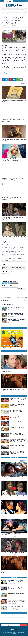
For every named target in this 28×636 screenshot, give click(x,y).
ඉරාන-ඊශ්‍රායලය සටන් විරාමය (9, 260)
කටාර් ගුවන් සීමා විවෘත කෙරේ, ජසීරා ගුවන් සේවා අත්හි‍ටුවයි (13, 255)
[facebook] (21, 1)
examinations (14, 73)
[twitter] (24, 1)
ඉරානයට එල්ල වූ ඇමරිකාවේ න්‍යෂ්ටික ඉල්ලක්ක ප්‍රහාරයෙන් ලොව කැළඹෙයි (18, 434)
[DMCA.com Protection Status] (14, 630)
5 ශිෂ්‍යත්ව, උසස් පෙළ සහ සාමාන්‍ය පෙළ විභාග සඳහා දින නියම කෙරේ (16, 314)
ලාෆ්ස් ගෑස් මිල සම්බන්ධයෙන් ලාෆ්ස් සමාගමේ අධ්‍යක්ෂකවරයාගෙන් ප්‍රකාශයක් (12, 252)
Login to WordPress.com (13, 283)
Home (3, 12)
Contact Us (18, 626)
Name (3, 285)
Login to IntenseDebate (5, 283)
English (10, 1)
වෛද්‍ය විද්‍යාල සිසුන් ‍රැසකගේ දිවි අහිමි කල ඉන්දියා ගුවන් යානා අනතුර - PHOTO (17, 452)
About (13, 626)
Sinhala (6, 1)
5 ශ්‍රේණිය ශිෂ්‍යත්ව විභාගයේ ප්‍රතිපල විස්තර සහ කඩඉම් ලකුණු (16, 319)
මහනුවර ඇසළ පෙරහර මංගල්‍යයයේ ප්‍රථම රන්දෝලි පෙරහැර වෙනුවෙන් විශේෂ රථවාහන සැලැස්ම (13, 248)
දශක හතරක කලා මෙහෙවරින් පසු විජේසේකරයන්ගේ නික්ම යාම (15, 581)
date (8, 73)
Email (11, 285)
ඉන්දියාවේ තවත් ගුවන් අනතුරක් (17, 445)
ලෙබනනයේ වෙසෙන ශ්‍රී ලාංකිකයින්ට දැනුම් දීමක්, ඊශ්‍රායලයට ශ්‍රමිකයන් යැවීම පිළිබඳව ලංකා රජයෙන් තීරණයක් (18, 441)
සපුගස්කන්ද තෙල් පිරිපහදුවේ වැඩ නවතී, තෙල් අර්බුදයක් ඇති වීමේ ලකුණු (16, 587)
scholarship (5, 74)
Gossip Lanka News (13, 631)
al (5, 73)
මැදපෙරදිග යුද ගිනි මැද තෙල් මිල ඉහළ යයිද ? (17, 428)
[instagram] (26, 1)
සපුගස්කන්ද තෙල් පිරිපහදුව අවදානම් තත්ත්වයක (16, 594)
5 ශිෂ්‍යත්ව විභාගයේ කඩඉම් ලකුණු (16, 307)
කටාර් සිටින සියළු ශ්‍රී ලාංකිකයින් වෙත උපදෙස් (12, 258)
